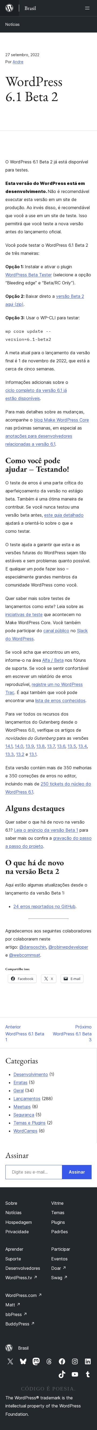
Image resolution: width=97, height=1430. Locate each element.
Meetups (22, 1106)
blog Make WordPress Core (61, 420)
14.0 (19, 746)
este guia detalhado (64, 515)
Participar (60, 1249)
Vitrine (57, 1203)
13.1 (32, 754)
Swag (59, 1277)
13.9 (30, 746)
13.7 (51, 746)
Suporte (13, 1258)
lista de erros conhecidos (60, 700)
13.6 (61, 746)
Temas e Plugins (29, 1122)
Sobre (11, 1203)
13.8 (40, 746)
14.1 (8, 746)
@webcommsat (24, 955)
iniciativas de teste (24, 614)
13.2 (20, 754)
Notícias (12, 24)
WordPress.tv (21, 1277)
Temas (57, 1212)
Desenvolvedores (22, 1268)
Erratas (20, 1082)
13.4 (82, 746)
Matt (12, 1304)
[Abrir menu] (88, 8)
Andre (18, 61)
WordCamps (25, 1131)
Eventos (59, 1258)
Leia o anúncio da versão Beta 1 (46, 830)
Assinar (77, 1172)
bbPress (16, 1314)
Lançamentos (26, 1098)
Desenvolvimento (30, 1074)
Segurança (23, 1114)
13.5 (72, 746)
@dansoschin (32, 947)
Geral (18, 1090)
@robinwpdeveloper (68, 947)
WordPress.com (23, 1295)
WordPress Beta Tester (28, 274)
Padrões (59, 1231)
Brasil (23, 1348)
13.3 (9, 754)
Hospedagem (18, 1222)
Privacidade (17, 1231)
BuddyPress (20, 1324)
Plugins (58, 1222)
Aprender (14, 1249)
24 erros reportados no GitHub (44, 906)
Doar (58, 1268)
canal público (56, 630)
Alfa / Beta (53, 660)
